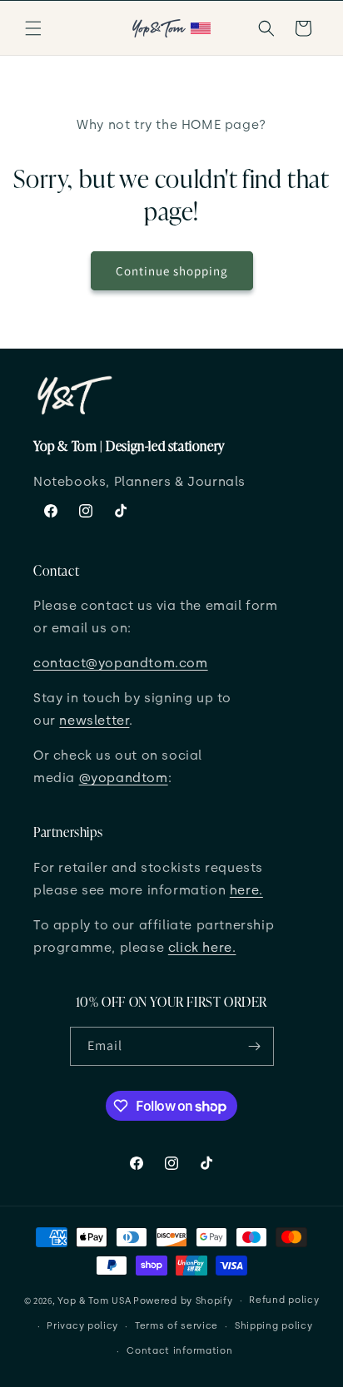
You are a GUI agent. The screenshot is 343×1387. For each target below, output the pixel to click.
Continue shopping (172, 271)
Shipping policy (274, 1325)
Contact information (179, 1350)
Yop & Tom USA (94, 1300)
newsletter (94, 720)
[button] (33, 28)
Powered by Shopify (183, 1300)
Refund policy (284, 1300)
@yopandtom (123, 777)
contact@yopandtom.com (120, 663)
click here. (202, 947)
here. (246, 890)
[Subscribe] (254, 1046)
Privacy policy (82, 1325)
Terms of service (176, 1325)
